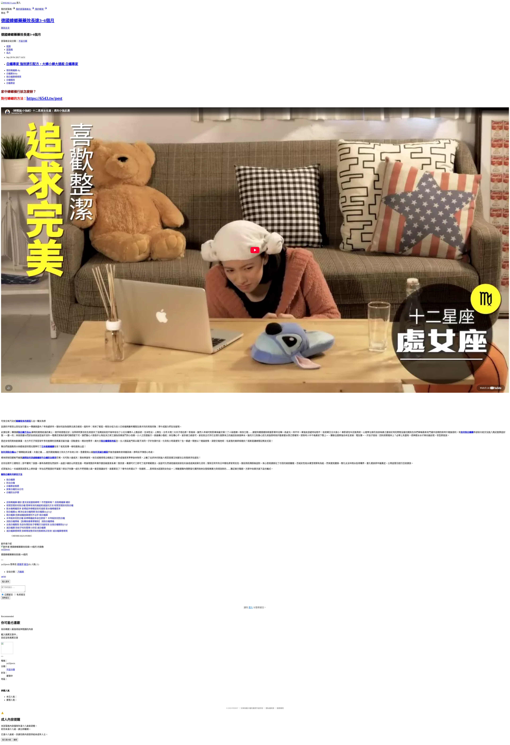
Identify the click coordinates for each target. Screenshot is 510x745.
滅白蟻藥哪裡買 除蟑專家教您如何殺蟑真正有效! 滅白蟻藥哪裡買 (37, 531)
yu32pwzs (5, 549)
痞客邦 (20, 564)
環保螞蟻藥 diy (13, 70)
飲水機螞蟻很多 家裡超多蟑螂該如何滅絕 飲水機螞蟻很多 (33, 509)
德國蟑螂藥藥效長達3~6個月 (27, 20)
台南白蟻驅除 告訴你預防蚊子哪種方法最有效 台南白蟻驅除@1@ (37, 524)
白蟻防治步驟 (12, 492)
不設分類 (23, 41)
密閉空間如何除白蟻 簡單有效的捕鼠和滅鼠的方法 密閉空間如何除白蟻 (39, 505)
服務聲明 (280, 708)
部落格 (9, 49)
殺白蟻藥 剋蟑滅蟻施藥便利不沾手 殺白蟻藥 (27, 515)
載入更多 (5, 582)
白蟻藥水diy (12, 73)
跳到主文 (5, 28)
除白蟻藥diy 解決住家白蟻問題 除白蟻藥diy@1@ (29, 512)
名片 (8, 53)
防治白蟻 (10, 483)
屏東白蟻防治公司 (14, 489)
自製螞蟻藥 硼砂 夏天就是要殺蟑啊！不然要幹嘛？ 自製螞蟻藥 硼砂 (38, 502)
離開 (15, 740)
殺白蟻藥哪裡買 (13, 77)
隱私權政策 (270, 708)
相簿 (8, 46)
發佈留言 (5, 598)
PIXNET (235, 708)
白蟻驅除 (10, 80)
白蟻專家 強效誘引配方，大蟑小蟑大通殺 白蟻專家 (42, 64)
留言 (26, 564)
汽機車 (21, 572)
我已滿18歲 (6, 740)
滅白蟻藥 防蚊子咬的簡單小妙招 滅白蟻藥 (26, 528)
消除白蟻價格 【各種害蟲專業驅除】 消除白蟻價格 (30, 521)
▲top (3, 576)
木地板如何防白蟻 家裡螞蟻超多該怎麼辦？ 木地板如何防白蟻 (35, 518)
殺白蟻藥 (10, 480)
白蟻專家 (10, 83)
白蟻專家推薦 (12, 486)
